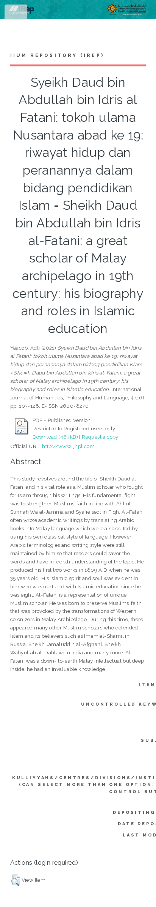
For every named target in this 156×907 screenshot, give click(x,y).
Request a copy (100, 437)
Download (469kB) (55, 437)
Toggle (16, 14)
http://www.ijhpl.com (68, 446)
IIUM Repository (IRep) (57, 55)
